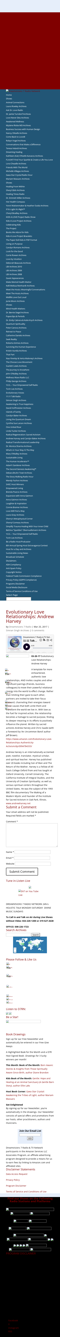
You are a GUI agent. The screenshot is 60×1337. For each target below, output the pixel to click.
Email (10, 857)
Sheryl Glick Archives (15, 190)
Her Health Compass (15, 201)
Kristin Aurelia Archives (16, 350)
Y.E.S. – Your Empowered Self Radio (22, 385)
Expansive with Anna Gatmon (19, 495)
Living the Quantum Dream (18, 419)
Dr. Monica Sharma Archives (19, 446)
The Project (11, 228)
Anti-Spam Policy (13, 568)
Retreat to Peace (13, 331)
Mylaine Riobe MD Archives (18, 125)
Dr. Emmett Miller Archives (18, 197)
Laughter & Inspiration (16, 503)
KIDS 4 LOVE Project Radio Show (20, 217)
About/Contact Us (30, 14)
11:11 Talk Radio (13, 396)
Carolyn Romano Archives (18, 247)
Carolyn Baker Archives (16, 415)
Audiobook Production (30, 32)
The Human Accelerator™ (17, 461)
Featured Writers (30, 39)
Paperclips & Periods (15, 316)
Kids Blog (30, 54)
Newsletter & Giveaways (30, 25)
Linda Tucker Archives (16, 430)
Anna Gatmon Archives (16, 499)
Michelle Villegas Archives (17, 171)
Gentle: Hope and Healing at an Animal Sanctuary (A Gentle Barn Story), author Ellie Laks (30, 1082)
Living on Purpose (14, 243)
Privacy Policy (13, 1179)
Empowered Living (14, 488)
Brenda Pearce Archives (16, 491)
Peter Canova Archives (16, 327)
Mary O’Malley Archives (16, 453)
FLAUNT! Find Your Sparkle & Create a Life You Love (29, 159)
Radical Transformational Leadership (22, 442)
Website (10, 863)
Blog (30, 50)
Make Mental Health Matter (18, 282)
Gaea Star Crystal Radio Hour (19, 175)
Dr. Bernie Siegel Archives (17, 312)
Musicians (30, 65)
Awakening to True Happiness (19, 404)
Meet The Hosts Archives (17, 293)
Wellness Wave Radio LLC (17, 377)
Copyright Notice (14, 572)
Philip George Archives (16, 381)
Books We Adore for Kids (30, 47)
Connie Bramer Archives (17, 507)
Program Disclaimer (16, 1185)
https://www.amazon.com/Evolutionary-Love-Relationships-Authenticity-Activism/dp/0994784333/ (29, 742)
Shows (9, 98)
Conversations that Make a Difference (23, 144)
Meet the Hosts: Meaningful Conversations (25, 289)
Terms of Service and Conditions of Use (26, 1191)
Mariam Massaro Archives (18, 178)
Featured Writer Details (30, 43)
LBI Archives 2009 (14, 270)
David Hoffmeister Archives (18, 408)
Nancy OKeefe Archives (16, 133)
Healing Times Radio (15, 194)
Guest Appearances (15, 278)
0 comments (38, 630)
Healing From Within (15, 186)
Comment (12, 821)
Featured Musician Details (30, 72)
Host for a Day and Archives (18, 549)
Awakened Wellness (15, 121)
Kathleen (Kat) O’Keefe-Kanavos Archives (24, 155)
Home (9, 94)
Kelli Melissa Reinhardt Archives (20, 285)
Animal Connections (15, 102)
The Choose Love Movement (19, 362)
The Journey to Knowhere (17, 369)
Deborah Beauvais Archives (18, 262)
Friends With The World (16, 167)
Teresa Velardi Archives (16, 148)
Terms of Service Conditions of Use (22, 591)
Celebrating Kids (13, 224)
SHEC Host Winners (15, 484)
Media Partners (30, 61)
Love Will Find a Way (15, 511)
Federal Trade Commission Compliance (24, 576)
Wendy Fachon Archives (17, 480)
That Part (10, 354)
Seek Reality (11, 339)
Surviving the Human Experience (21, 346)
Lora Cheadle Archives (16, 163)
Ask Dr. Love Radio (14, 110)
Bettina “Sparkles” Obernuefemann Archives (26, 530)
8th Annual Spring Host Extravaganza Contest (27, 545)
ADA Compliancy (13, 564)
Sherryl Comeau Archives (17, 522)
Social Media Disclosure (16, 587)
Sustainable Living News (17, 553)
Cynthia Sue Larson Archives (19, 423)
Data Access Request (16, 1174)
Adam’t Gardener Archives (18, 465)
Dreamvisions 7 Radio (20, 626)
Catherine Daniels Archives (18, 335)
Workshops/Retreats (30, 80)
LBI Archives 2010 (14, 266)
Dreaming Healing (14, 152)
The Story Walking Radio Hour (19, 476)
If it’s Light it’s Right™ (15, 209)
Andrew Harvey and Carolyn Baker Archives (26, 438)
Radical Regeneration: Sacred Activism (23, 434)
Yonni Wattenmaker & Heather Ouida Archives (27, 205)
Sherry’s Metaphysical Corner (19, 518)
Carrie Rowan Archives (16, 255)
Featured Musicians (30, 69)
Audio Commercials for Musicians (30, 76)
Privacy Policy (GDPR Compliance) (21, 579)
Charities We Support (30, 58)
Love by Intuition (14, 259)
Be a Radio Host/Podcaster (18, 541)
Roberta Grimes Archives (17, 343)
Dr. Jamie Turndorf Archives (18, 114)
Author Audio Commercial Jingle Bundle (30, 36)
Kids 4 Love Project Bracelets (19, 236)
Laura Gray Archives (15, 514)
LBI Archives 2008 (14, 274)
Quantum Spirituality (15, 323)
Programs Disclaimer (15, 583)
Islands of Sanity (13, 411)
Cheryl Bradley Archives (16, 213)
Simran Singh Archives (16, 400)
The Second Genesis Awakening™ (21, 469)
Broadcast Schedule (15, 556)
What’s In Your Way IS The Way (20, 450)
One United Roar (13, 427)
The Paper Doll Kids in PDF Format (21, 240)
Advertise (30, 17)
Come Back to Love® (15, 136)
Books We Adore (30, 28)
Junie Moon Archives (15, 301)
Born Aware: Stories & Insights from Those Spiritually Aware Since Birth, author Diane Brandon (29, 1069)
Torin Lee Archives (14, 388)
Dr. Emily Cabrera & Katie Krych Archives (24, 320)
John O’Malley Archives (16, 373)
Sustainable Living (14, 457)
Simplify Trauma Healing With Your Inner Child (27, 526)
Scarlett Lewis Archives (16, 366)
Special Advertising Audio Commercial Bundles (30, 21)
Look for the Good (14, 251)
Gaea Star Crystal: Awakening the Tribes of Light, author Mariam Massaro (29, 1095)
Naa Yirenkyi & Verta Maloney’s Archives (24, 358)
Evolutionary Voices (15, 392)
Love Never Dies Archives (17, 117)
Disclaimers (11, 560)
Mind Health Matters (15, 308)
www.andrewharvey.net (18, 803)
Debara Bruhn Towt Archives (19, 472)
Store (30, 83)
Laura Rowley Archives (16, 106)
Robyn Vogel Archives (16, 140)
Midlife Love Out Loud (16, 297)
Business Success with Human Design (23, 129)
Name (10, 852)
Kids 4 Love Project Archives (18, 220)
